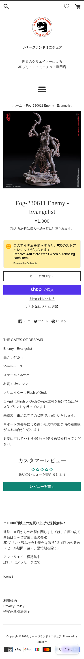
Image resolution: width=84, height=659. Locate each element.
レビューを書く (42, 486)
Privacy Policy (13, 606)
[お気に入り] (67, 6)
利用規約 (10, 600)
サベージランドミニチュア (45, 636)
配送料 (22, 228)
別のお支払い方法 (42, 299)
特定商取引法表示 (16, 611)
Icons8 (8, 576)
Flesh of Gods (37, 392)
